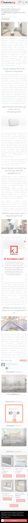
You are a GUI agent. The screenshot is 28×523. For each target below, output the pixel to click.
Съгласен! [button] (14, 520)
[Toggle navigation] (22, 2)
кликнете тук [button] (7, 517)
